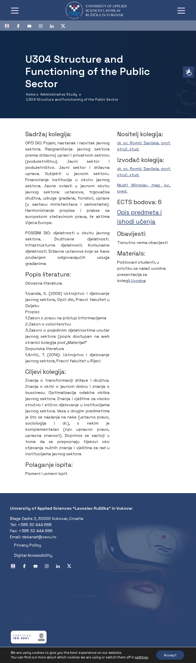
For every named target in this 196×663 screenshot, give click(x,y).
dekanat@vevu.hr (39, 537)
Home (30, 94)
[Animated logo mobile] (96, 10)
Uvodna (138, 280)
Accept (170, 655)
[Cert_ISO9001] (29, 636)
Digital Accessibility (33, 555)
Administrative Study (58, 94)
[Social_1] (9, 25)
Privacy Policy (27, 545)
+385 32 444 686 (36, 530)
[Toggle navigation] (15, 10)
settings (141, 657)
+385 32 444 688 (35, 524)
